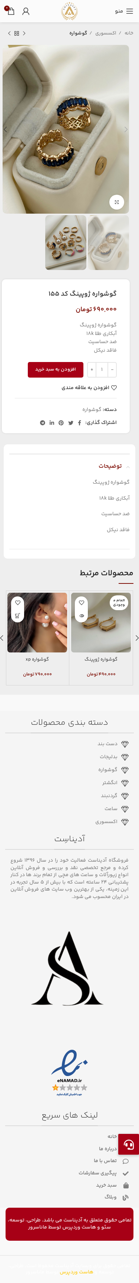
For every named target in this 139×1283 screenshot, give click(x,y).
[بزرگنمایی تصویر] (116, 202)
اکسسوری (105, 33)
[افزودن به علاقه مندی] (81, 602)
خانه (128, 33)
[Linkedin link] (51, 423)
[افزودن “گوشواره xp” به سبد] (17, 615)
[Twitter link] (71, 423)
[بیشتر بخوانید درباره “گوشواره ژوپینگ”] (81, 615)
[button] (128, 1144)
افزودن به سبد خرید (55, 369)
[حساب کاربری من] (26, 11)
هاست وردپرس (79, 1227)
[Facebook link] (79, 423)
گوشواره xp (37, 659)
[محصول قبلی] (24, 33)
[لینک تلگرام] (42, 423)
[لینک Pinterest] (61, 423)
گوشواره (78, 33)
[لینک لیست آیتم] (67, 744)
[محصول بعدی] (9, 33)
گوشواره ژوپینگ (101, 659)
